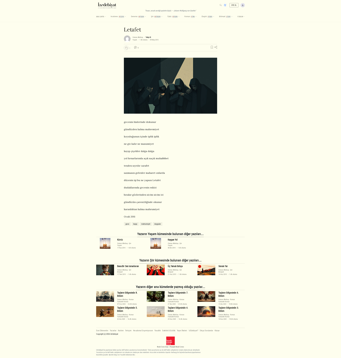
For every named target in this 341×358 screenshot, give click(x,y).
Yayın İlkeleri (182, 330)
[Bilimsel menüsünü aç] (232, 16)
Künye (217, 330)
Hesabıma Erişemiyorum (143, 330)
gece (127, 224)
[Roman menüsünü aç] (196, 16)
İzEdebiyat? (193, 330)
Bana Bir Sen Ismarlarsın (128, 266)
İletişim (128, 330)
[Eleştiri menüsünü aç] (213, 16)
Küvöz (120, 239)
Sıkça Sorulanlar (206, 330)
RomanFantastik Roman (125, 300)
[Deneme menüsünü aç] (145, 16)
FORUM (240, 17)
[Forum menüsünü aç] (244, 16)
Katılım (121, 330)
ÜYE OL (234, 5)
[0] (126, 48)
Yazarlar (113, 330)
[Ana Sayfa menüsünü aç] (105, 16)
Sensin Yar (223, 266)
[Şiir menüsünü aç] (162, 16)
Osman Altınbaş (138, 37)
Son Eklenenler (102, 330)
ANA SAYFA (100, 17)
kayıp (135, 224)
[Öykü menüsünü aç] (179, 16)
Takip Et (148, 37)
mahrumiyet (145, 224)
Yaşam (135, 40)
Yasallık (158, 330)
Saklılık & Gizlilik (168, 330)
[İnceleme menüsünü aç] (125, 16)
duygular (157, 224)
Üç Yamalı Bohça (175, 266)
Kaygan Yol (172, 239)
